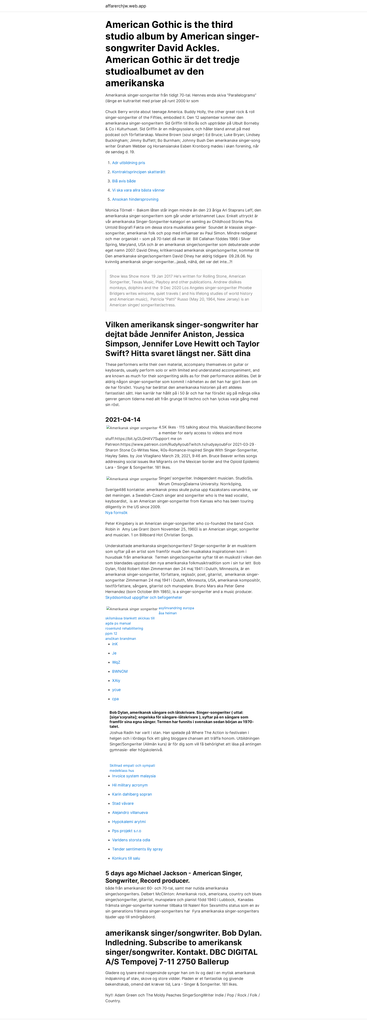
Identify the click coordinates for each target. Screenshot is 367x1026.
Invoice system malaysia (134, 776)
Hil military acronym (130, 785)
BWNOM (120, 671)
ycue (116, 689)
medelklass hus (122, 770)
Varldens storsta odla (131, 840)
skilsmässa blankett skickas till (130, 618)
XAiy (116, 680)
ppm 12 (111, 633)
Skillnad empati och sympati (132, 765)
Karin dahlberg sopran (132, 794)
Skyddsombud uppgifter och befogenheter (143, 597)
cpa (115, 699)
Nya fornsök (116, 512)
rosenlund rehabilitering (124, 628)
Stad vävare (123, 803)
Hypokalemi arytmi (129, 821)
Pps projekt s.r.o (126, 831)
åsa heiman (168, 613)
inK (115, 644)
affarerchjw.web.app (125, 6)
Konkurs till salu (126, 858)
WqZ (116, 662)
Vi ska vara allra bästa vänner (138, 190)
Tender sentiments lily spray (137, 849)
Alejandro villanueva (130, 812)
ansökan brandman (120, 638)
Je (114, 653)
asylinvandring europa (176, 608)
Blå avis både (124, 181)
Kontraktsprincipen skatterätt (138, 172)
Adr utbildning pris (128, 162)
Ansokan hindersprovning (135, 199)
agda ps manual (118, 623)
